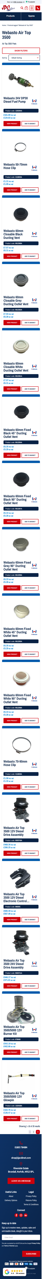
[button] (14, 1272)
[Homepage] (8, 8)
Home (4, 25)
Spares (31, 15)
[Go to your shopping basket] (26, 8)
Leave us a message (21, 1180)
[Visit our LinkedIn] (26, 1215)
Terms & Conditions (31, 1204)
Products (10, 15)
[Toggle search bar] (22, 8)
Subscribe (31, 1253)
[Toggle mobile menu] (31, 8)
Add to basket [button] (30, 124)
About (11, 1196)
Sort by (4, 57)
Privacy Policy (31, 1196)
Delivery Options (11, 1200)
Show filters (21, 50)
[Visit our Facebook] (16, 1215)
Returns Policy (31, 1200)
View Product (12, 124)
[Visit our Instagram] (21, 1215)
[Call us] (37, 8)
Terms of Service (9, 1246)
